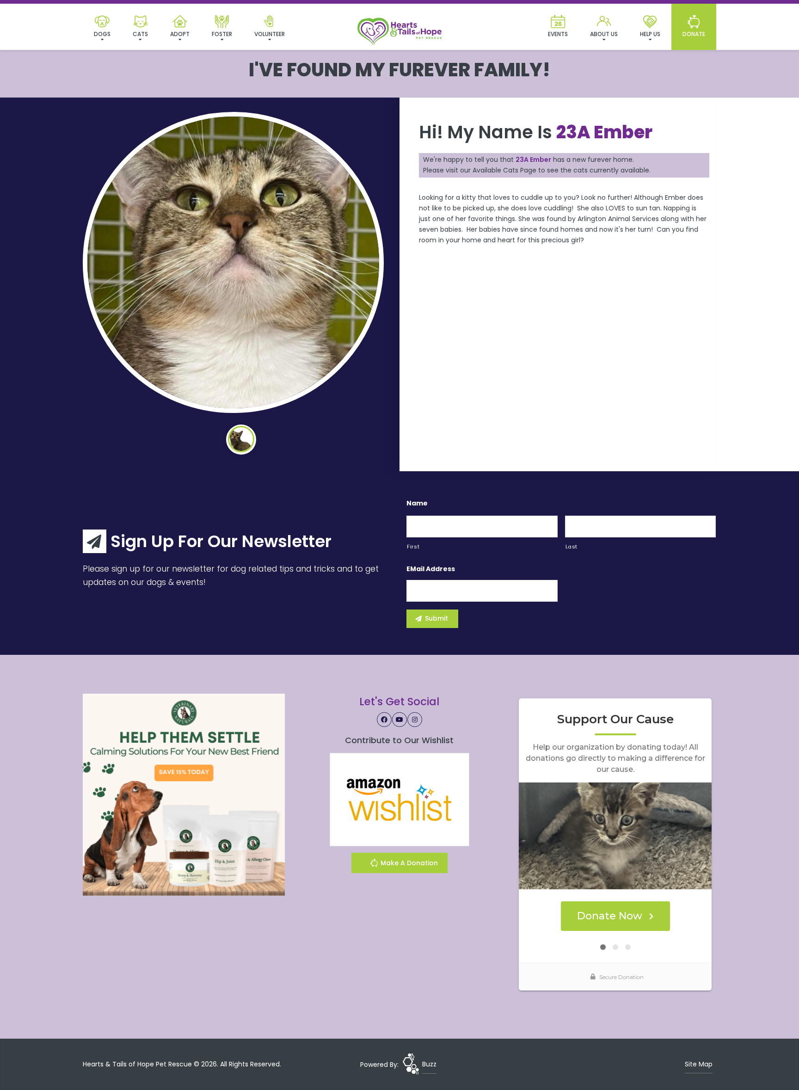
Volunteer (269, 34)
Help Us (650, 34)
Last (571, 546)
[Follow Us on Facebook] (384, 719)
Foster (222, 34)
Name (417, 503)
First (413, 546)
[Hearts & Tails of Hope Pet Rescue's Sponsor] (184, 794)
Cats (140, 34)
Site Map (699, 1064)
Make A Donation (408, 863)
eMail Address (430, 569)
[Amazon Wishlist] (399, 799)
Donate (693, 34)
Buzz (429, 1064)
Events (558, 34)
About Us (604, 34)
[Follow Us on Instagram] (414, 719)
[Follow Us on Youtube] (399, 719)
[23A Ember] (233, 262)
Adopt (180, 34)
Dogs (102, 34)
